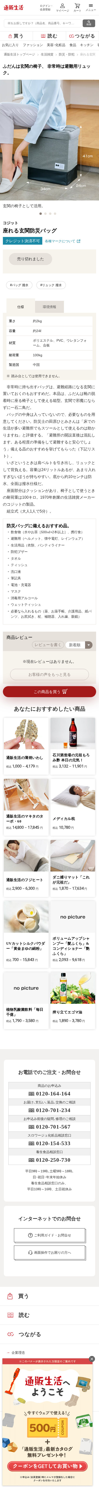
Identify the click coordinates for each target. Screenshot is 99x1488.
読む (53, 35)
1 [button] (40, 213)
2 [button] (45, 213)
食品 (72, 45)
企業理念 (18, 1353)
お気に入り (10, 45)
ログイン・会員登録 (46, 7)
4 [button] (55, 213)
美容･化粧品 (56, 45)
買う (19, 35)
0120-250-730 (53, 1160)
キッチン (86, 45)
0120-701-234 (53, 1110)
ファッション (33, 45)
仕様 (20, 307)
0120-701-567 (53, 1127)
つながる (85, 35)
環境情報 (49, 307)
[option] (49, 144)
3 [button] (50, 213)
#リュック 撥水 (51, 285)
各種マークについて (60, 241)
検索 (89, 24)
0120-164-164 (53, 1094)
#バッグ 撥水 (19, 285)
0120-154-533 (53, 1143)
